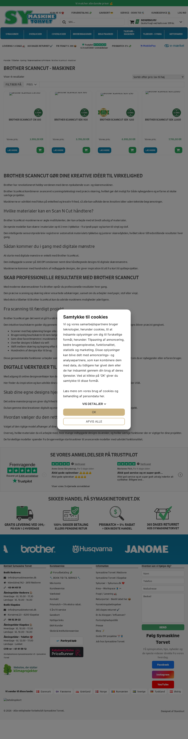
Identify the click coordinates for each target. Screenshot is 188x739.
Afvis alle (94, 421)
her (102, 396)
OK (94, 412)
